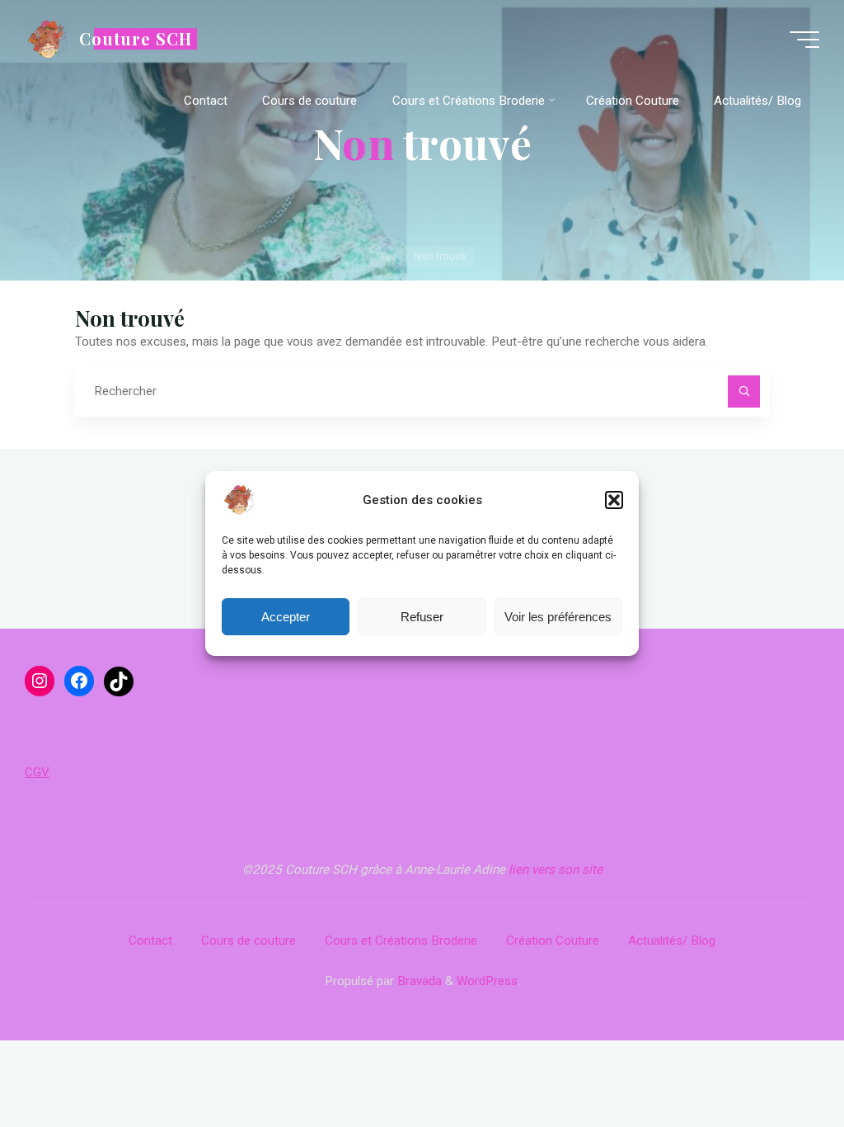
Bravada (418, 981)
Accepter (285, 617)
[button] (614, 500)
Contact (150, 940)
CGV (37, 772)
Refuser (422, 617)
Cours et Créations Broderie (401, 940)
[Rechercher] (744, 391)
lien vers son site (556, 869)
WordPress (487, 981)
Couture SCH (135, 39)
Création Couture (552, 940)
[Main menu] (804, 39)
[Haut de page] (779, 1062)
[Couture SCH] (46, 38)
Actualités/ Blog (671, 940)
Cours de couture (248, 940)
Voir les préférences (558, 617)
